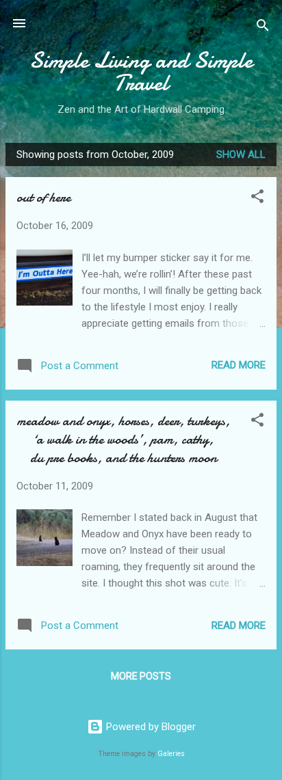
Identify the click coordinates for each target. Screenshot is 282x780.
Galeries (171, 753)
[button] (257, 198)
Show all (241, 154)
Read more (239, 365)
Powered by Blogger (149, 727)
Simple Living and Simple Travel (141, 71)
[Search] (263, 28)
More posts (141, 676)
